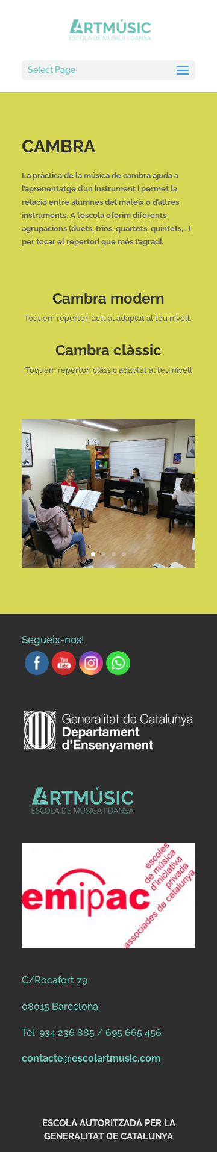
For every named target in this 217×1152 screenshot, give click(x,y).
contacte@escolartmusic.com (91, 1058)
